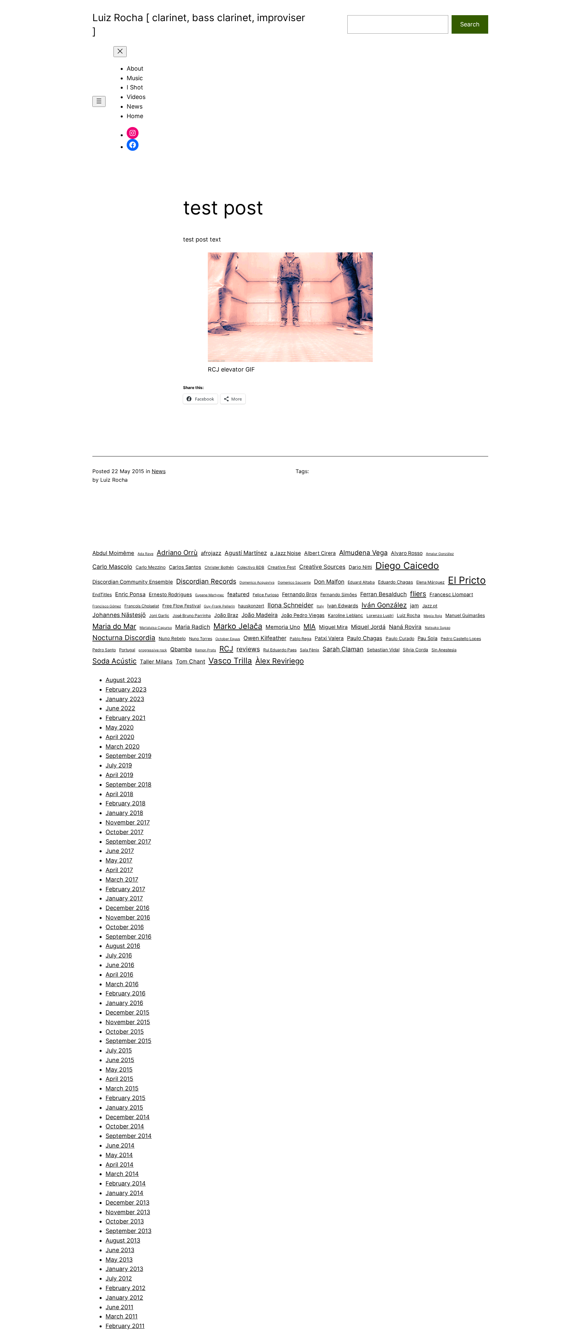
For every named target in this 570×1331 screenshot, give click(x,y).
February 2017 (125, 889)
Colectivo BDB (250, 567)
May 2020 (120, 727)
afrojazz (211, 553)
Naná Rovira (405, 626)
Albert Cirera (320, 553)
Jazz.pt (429, 605)
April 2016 (119, 974)
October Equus (227, 639)
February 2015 (125, 1097)
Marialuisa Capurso (156, 628)
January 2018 (124, 812)
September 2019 (128, 755)
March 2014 (122, 1173)
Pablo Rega (300, 638)
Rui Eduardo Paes (280, 649)
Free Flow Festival (181, 605)
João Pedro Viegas (303, 615)
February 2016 (125, 993)
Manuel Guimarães (465, 615)
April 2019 (119, 774)
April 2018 (119, 794)
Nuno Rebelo (172, 638)
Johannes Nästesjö (119, 614)
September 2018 (128, 784)
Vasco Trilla (230, 661)
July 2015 (119, 1050)
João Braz (226, 615)
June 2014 (120, 1145)
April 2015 (119, 1078)
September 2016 (128, 936)
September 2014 (129, 1135)
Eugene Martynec (209, 595)
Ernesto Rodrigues (170, 595)
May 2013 (119, 1259)
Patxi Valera (329, 638)
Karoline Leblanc (345, 615)
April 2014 (120, 1164)
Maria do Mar (114, 626)
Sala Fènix (309, 649)
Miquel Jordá (368, 626)
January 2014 (124, 1192)
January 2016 (124, 1002)
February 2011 (125, 1325)
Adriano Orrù (177, 552)
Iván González (384, 605)
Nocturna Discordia (123, 637)
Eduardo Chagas (395, 582)
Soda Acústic (114, 661)
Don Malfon (329, 581)
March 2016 (122, 984)
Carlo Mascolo (112, 566)
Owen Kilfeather (264, 637)
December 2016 (127, 907)
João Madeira (259, 614)
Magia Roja (433, 616)
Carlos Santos (185, 567)
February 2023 (126, 689)
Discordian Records (206, 581)
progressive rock (153, 650)
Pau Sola (427, 638)
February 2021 (125, 717)
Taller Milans (156, 661)
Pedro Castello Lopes (461, 638)
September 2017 (128, 841)
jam (414, 605)
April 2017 (119, 869)
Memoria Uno (283, 627)
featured (238, 594)
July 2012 (119, 1278)
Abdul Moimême (113, 553)
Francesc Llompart (451, 595)
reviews (248, 649)
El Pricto (467, 580)
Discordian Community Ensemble (132, 582)
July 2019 (119, 765)
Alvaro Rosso (407, 553)
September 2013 (128, 1230)
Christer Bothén (219, 567)
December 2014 (128, 1117)
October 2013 (125, 1221)
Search (470, 24)
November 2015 (128, 1022)
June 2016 (120, 964)
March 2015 (122, 1088)
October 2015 (125, 1031)
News (159, 471)
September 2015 (128, 1040)
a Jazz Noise (285, 553)
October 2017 (124, 831)
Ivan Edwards (342, 606)
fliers (418, 594)
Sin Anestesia (444, 649)
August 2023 (123, 679)
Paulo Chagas (364, 638)
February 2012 (125, 1287)
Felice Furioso (266, 594)
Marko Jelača (237, 626)
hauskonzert (251, 605)
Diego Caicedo (407, 565)
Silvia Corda (415, 649)
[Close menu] (120, 51)
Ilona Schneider (290, 605)
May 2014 (119, 1155)
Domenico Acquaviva (256, 582)
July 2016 (119, 955)
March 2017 (122, 879)
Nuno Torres (200, 638)
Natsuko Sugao (437, 628)
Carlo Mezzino (151, 567)
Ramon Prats (205, 650)
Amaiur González (440, 554)
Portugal (127, 649)
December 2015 (127, 1012)
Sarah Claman (343, 649)
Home (135, 116)
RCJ (226, 648)
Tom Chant (190, 661)
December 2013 (127, 1202)
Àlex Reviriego (279, 661)
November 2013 (128, 1212)
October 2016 (125, 927)
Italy (320, 606)
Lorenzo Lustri (380, 615)
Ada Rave (145, 554)
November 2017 (128, 822)
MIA (309, 626)
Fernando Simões (338, 594)
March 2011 (122, 1316)
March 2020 (123, 746)
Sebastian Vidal (383, 649)
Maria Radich (192, 626)
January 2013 (124, 1268)
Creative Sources (322, 566)
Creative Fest (282, 567)
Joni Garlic (159, 615)
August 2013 (123, 1240)
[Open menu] (99, 101)
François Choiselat (141, 605)
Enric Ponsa (130, 594)
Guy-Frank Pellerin (219, 606)
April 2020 (120, 736)
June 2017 (120, 850)
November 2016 (128, 917)
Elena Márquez (430, 582)
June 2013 (120, 1250)
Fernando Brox (299, 594)
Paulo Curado (400, 638)
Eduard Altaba (361, 582)
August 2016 (123, 945)
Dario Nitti (360, 567)
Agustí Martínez (246, 552)
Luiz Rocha (408, 615)
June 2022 (120, 708)
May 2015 (119, 1069)
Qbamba (181, 649)
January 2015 (124, 1107)
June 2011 (119, 1307)
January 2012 (124, 1297)
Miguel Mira (333, 627)
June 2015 (120, 1059)
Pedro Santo (104, 649)
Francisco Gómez (106, 606)
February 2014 (126, 1183)
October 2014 (125, 1126)
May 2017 (119, 860)
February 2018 (125, 803)
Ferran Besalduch (383, 594)
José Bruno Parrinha (192, 615)
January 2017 (124, 898)
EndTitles (102, 594)
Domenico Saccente (294, 582)
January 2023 (125, 699)
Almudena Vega (363, 553)
